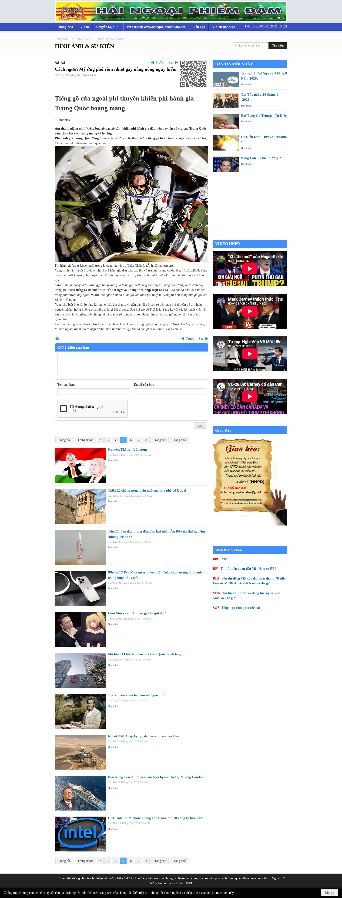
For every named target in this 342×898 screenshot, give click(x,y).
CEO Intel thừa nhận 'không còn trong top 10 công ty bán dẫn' (155, 818)
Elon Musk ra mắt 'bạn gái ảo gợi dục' (137, 613)
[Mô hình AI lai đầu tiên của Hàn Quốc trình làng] (80, 670)
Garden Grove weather (250, 237)
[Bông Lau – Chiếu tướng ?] (226, 164)
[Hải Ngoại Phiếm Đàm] (171, 11)
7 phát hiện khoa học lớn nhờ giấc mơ (136, 695)
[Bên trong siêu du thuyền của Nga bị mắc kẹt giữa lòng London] (80, 793)
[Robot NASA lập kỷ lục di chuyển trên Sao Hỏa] (80, 752)
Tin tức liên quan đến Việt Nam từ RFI (248, 568)
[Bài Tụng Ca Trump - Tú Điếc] (226, 121)
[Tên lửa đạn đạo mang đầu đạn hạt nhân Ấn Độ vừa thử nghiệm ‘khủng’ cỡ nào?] (80, 547)
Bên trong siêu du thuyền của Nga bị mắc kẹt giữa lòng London (156, 777)
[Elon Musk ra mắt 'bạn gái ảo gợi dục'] (80, 629)
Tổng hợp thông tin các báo (241, 608)
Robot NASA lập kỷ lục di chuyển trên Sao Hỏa (144, 736)
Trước (160, 62)
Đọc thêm (113, 460)
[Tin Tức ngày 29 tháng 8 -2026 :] (226, 100)
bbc (224, 559)
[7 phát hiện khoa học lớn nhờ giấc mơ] (80, 711)
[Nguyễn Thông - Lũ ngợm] (80, 465)
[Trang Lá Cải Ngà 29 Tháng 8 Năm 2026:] (226, 79)
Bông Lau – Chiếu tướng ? (261, 158)
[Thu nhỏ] (57, 62)
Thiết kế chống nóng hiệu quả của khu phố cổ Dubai (147, 490)
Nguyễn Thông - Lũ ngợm (127, 449)
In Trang (57, 338)
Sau (170, 62)
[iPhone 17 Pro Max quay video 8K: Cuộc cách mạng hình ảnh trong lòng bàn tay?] (80, 588)
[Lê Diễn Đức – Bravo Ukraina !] (226, 143)
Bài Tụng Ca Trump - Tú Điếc (264, 115)
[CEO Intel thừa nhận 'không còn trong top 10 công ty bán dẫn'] (80, 834)
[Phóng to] (63, 62)
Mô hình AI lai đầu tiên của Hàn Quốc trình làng (144, 654)
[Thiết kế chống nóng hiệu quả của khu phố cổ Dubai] (80, 506)
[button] (108, 27)
